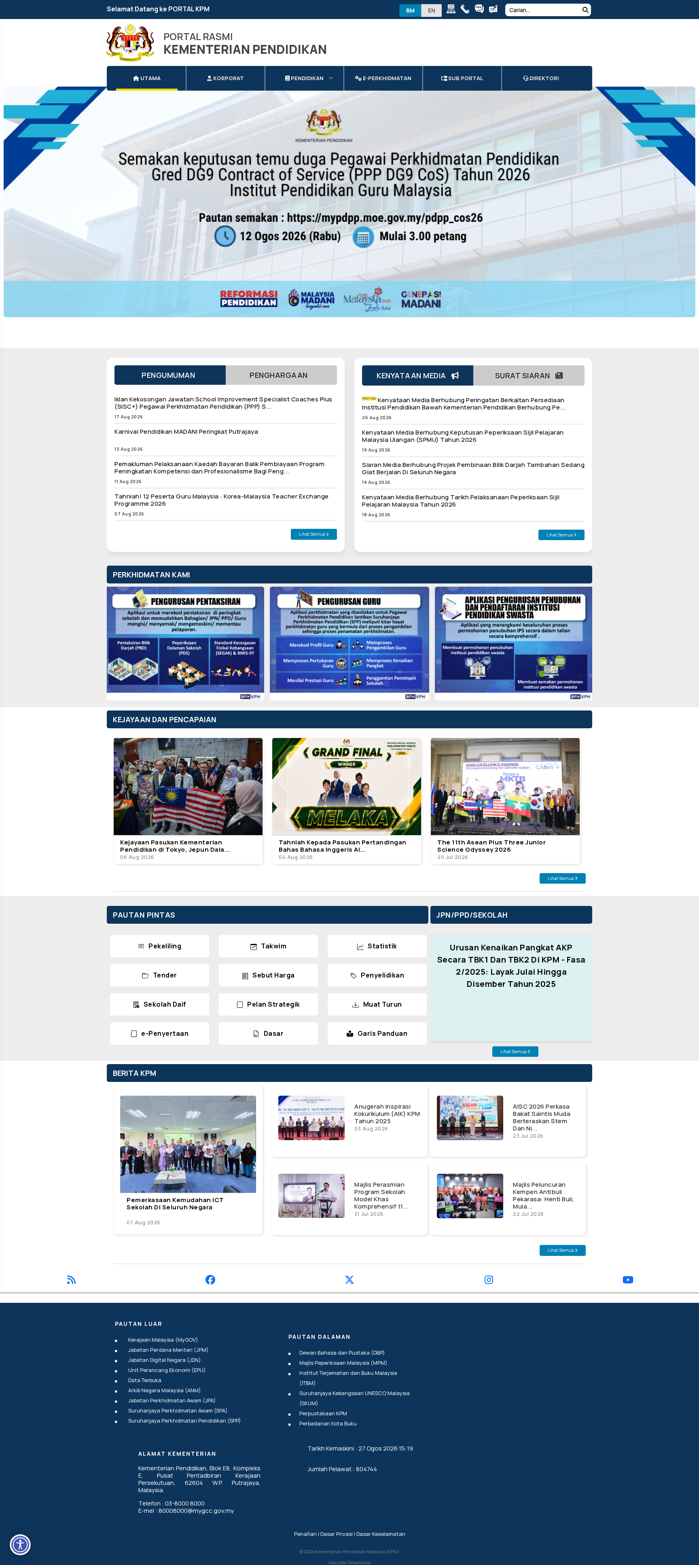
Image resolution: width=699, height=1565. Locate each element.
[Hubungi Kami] (467, 10)
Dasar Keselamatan (380, 1533)
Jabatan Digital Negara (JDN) (164, 1360)
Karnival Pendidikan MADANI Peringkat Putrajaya (186, 431)
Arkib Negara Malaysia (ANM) (164, 1390)
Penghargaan (281, 375)
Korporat (228, 78)
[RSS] (71, 1281)
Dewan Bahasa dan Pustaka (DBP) (342, 1352)
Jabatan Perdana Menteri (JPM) (168, 1349)
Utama (150, 78)
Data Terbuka (144, 1380)
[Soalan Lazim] (481, 10)
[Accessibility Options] (20, 1544)
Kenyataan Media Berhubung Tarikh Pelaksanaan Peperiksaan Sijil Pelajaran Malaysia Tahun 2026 (460, 501)
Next (578, 647)
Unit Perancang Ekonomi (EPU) (167, 1370)
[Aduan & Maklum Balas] (495, 10)
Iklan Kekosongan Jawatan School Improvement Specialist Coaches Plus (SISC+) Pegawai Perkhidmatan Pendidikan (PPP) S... (223, 403)
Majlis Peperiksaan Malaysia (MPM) (343, 1362)
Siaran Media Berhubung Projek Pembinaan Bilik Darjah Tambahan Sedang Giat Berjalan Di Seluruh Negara (473, 468)
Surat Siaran (525, 375)
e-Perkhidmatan (386, 78)
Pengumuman (170, 375)
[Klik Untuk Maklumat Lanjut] (349, 216)
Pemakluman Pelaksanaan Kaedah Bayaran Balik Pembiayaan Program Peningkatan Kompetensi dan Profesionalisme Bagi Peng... (219, 467)
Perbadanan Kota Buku (328, 1423)
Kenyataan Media (414, 375)
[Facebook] (210, 1281)
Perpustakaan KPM (323, 1413)
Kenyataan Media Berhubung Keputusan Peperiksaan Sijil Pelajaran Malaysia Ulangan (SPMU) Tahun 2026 (463, 436)
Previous (121, 647)
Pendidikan (307, 78)
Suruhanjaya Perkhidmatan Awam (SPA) (178, 1410)
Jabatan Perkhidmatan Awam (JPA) (172, 1400)
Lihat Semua (312, 534)
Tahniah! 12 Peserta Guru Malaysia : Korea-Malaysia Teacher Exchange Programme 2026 (221, 500)
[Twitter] (349, 1281)
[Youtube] (628, 1281)
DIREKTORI (543, 78)
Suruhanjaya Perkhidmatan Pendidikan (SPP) (184, 1420)
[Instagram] (489, 1281)
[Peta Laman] (453, 10)
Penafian (305, 1533)
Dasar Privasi (336, 1533)
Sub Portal (465, 78)
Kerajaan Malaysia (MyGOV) (163, 1339)
